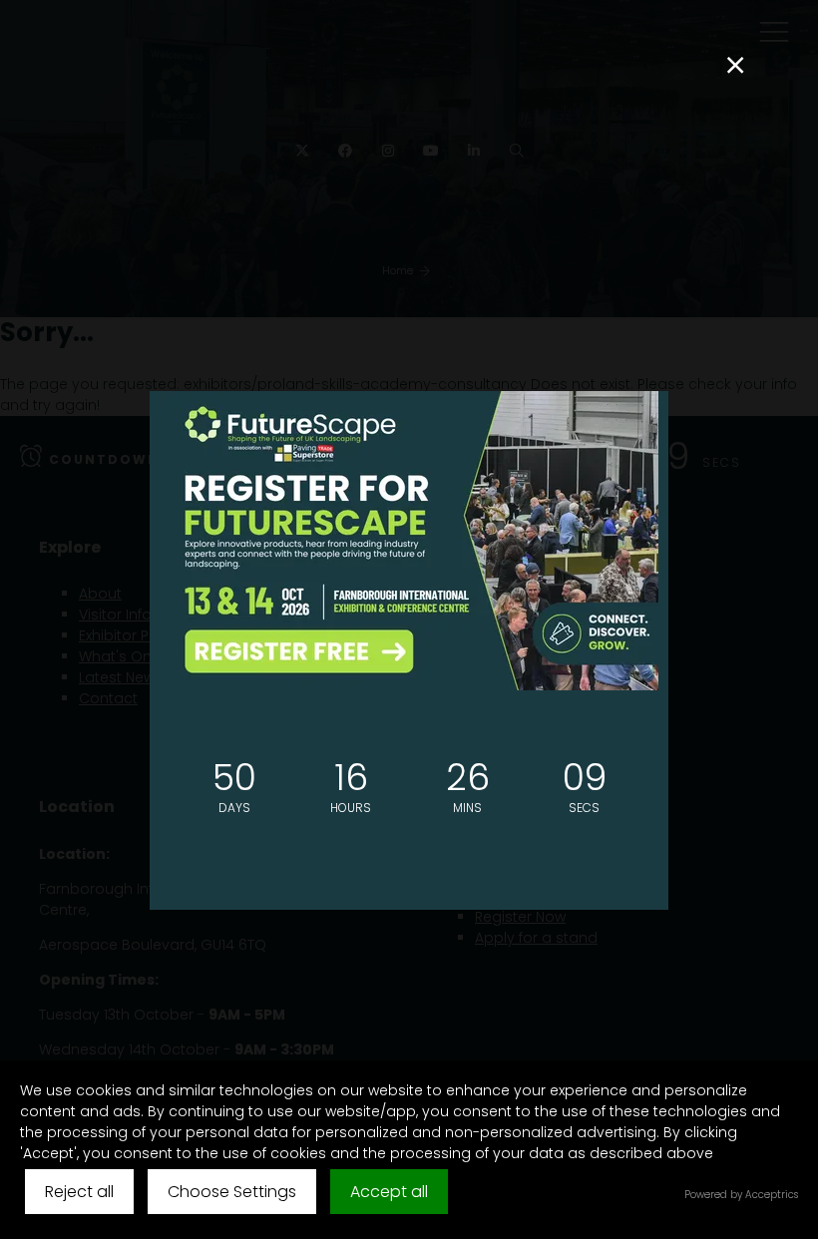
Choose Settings (232, 1191)
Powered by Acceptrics (741, 1194)
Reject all (79, 1191)
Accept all (389, 1191)
